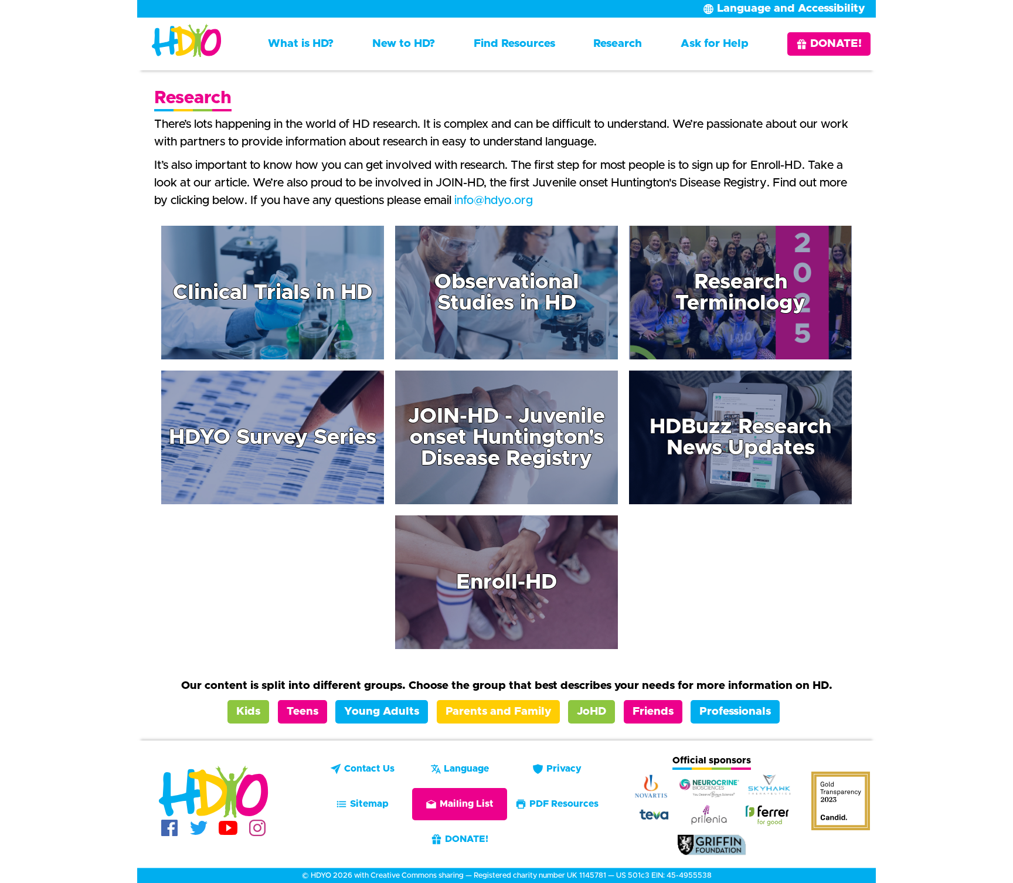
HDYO (321, 875)
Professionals (735, 711)
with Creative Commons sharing (409, 875)
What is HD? (301, 43)
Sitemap (369, 804)
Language (466, 768)
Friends (653, 711)
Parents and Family (498, 711)
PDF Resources (564, 804)
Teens (302, 711)
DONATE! (836, 43)
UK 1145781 (586, 875)
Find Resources (514, 43)
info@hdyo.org (493, 200)
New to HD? (403, 43)
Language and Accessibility (791, 8)
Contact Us (369, 768)
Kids (248, 711)
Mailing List (467, 804)
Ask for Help (715, 43)
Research (617, 43)
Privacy (564, 768)
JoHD (591, 711)
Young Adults (381, 711)
